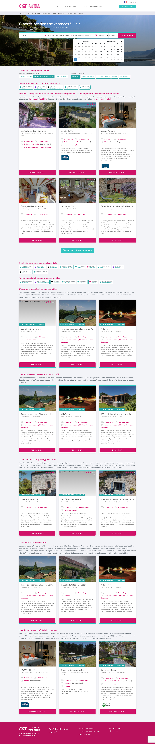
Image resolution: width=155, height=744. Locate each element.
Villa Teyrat (106, 329)
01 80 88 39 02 (60, 728)
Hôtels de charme (61, 76)
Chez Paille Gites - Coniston (73, 585)
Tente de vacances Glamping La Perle (78, 329)
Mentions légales (84, 734)
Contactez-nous (114, 728)
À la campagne (124, 77)
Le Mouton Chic (68, 206)
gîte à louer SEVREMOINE (109, 133)
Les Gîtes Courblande (31, 329)
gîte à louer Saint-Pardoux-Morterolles (73, 672)
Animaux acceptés (88, 77)
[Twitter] (117, 731)
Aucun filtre (76, 76)
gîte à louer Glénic (107, 672)
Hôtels (108, 6)
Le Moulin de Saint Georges (33, 131)
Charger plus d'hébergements (76, 250)
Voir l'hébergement (37, 173)
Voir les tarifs (37, 240)
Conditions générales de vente (89, 731)
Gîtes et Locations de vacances (91, 6)
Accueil (59, 6)
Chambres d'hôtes (71, 6)
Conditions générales (86, 728)
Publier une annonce (127, 6)
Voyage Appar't (108, 131)
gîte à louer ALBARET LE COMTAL (72, 133)
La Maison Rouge (108, 670)
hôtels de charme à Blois (102, 99)
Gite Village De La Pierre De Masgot (117, 206)
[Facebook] (114, 731)
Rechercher (127, 35)
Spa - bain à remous (103, 77)
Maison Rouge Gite (29, 499)
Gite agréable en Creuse (32, 206)
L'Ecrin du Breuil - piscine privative (116, 414)
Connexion (133, 2)
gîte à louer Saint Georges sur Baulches (34, 133)
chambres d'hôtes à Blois (37, 99)
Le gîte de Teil (67, 131)
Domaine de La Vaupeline (72, 670)
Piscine (114, 77)
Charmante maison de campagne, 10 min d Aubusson (125, 499)
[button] (125, 2)
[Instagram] (110, 731)
